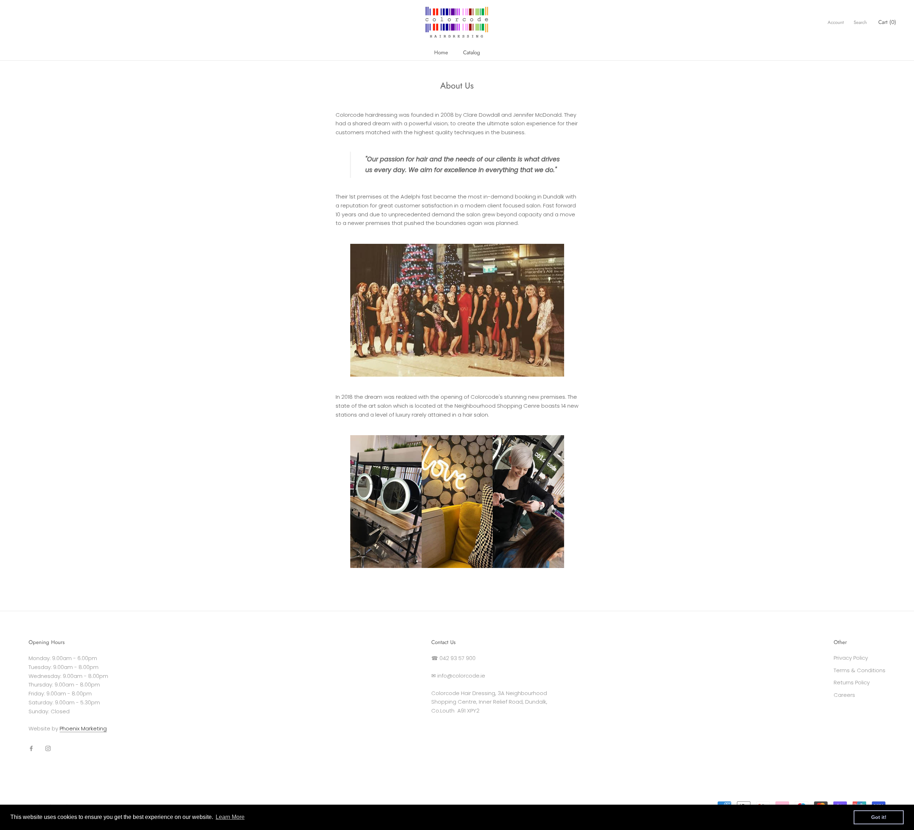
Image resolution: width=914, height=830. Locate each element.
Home (441, 52)
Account (836, 22)
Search (860, 22)
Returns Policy (852, 682)
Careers (844, 695)
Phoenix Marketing (83, 728)
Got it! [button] (879, 817)
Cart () (887, 22)
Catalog (471, 52)
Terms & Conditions (859, 670)
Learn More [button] (230, 817)
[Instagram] (48, 748)
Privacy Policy (851, 658)
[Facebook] (31, 748)
